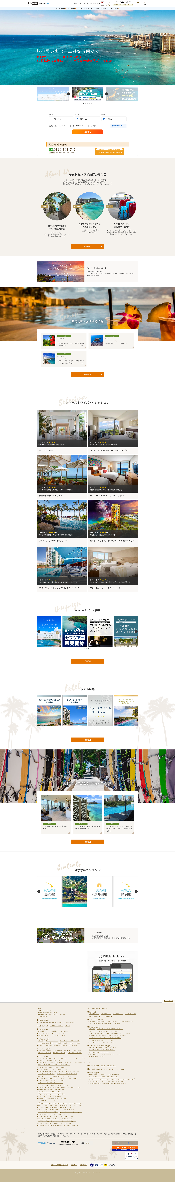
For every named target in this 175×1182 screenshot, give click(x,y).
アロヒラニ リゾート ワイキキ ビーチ (69, 1071)
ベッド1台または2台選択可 (45, 1043)
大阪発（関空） (111, 1065)
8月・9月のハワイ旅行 (59, 1053)
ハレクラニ (92, 1029)
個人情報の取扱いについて (59, 1165)
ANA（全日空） (54, 1031)
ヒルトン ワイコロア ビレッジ (46, 1116)
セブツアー (71, 8)
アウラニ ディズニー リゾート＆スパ (75, 1062)
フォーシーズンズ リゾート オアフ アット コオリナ (103, 1042)
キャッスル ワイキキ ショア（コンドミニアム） (51, 1080)
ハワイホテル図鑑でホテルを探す (98, 1008)
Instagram (119, 1143)
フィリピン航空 (106, 1069)
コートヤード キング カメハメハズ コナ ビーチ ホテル (53, 1085)
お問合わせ (88, 1143)
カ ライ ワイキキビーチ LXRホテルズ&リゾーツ (68, 1078)
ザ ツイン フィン (60, 1089)
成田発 (52, 1022)
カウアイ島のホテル (130, 1014)
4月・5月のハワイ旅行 (74, 1050)
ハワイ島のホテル (106, 1014)
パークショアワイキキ (75, 1103)
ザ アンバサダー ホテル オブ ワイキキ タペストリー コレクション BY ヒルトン (59, 1087)
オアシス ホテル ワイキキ (45, 1078)
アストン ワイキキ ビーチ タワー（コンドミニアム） (52, 1069)
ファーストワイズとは (85, 8)
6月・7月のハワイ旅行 (44, 1053)
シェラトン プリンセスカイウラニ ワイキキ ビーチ (52, 1098)
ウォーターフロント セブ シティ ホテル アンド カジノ (103, 1077)
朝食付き (40, 1041)
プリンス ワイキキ (67, 1118)
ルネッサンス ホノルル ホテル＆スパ (48, 1123)
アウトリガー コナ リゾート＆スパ (47, 1058)
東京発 (40, 1022)
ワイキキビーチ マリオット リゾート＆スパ (66, 1125)
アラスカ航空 (64, 1031)
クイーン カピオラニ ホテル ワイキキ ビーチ (50, 1083)
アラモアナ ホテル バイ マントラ (47, 1071)
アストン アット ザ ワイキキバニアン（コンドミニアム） (54, 1065)
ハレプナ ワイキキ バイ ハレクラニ (48, 1112)
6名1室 (78, 1043)
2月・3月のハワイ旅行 (60, 1050)
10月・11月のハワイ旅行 (75, 1053)
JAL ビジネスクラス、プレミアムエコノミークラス (52, 1033)
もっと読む (87, 246)
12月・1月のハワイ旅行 (44, 1050)
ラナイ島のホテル (107, 1016)
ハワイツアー (60, 8)
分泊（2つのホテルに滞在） (70, 1045)
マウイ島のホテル (118, 1014)
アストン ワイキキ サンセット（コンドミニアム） (52, 1067)
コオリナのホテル (111, 1021)
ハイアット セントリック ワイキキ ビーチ (49, 1105)
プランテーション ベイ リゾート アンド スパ (114, 1081)
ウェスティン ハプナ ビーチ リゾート (67, 1074)
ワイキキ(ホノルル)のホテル (96, 1021)
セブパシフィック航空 (119, 1069)
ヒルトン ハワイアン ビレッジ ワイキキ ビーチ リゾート (53, 1114)
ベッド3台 (58, 1043)
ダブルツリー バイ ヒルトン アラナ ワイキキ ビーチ (52, 1103)
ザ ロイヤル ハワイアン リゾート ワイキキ (49, 1096)
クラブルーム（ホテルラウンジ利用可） (49, 1045)
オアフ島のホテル (94, 1014)
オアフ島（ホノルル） (56, 1026)
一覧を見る (87, 374)
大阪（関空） (60, 1022)
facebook (133, 1143)
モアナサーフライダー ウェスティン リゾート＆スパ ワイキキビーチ (57, 1121)
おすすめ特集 (113, 8)
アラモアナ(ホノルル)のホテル (112, 1023)
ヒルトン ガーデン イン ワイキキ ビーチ (71, 1112)
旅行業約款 (83, 1165)
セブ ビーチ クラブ (120, 1083)
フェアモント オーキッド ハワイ (66, 1116)
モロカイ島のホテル (94, 1016)
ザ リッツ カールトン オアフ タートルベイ (49, 1092)
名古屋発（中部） (71, 1022)
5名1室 (71, 1043)
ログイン (144, 4)
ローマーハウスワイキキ (45, 1125)
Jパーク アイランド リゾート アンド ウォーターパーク (104, 1074)
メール (138, 4)
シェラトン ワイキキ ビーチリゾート (48, 1101)
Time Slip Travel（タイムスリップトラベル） (51, 1014)
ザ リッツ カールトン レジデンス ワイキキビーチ (51, 1094)
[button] (68, 93)
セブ (89, 1062)
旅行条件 (74, 1165)
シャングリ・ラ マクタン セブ (126, 1079)
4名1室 (65, 1043)
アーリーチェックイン (52, 1041)
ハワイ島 (67, 1026)
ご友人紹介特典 (42, 1016)
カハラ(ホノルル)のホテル (126, 1021)
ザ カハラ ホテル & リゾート (46, 1089)
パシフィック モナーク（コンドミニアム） (50, 1109)
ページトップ (169, 1001)
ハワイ (39, 1008)
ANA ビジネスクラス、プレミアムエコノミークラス (52, 1035)
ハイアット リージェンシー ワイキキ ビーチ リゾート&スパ (54, 1107)
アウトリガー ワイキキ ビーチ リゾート (49, 1060)
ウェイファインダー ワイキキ (46, 1074)
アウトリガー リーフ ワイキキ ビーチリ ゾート (72, 1058)
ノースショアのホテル (95, 1023)
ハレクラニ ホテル (69, 1109)
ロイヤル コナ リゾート (67, 1123)
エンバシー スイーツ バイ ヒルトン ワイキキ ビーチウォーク (54, 1076)
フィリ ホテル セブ (94, 1081)
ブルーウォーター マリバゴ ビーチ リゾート (101, 1083)
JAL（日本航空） (43, 1031)
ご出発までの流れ (100, 8)
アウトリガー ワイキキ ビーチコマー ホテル (50, 1062)
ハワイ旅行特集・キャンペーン (47, 1012)
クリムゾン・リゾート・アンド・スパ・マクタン (102, 1079)
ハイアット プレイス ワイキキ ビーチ (73, 1105)
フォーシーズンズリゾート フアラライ (48, 1118)
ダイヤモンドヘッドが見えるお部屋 (69, 1041)
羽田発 (46, 1022)
